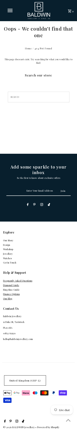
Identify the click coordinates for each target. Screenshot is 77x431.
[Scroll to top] (68, 420)
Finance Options (11, 294)
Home (28, 48)
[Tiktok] (49, 205)
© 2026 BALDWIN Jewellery (19, 427)
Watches (7, 258)
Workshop (8, 249)
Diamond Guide (11, 285)
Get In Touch (9, 262)
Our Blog (7, 298)
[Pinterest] (34, 205)
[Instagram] (41, 205)
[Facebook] (28, 205)
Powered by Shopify (48, 427)
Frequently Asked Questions (17, 280)
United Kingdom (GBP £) (25, 380)
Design (6, 244)
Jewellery (8, 253)
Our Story (8, 240)
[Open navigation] (9, 10)
